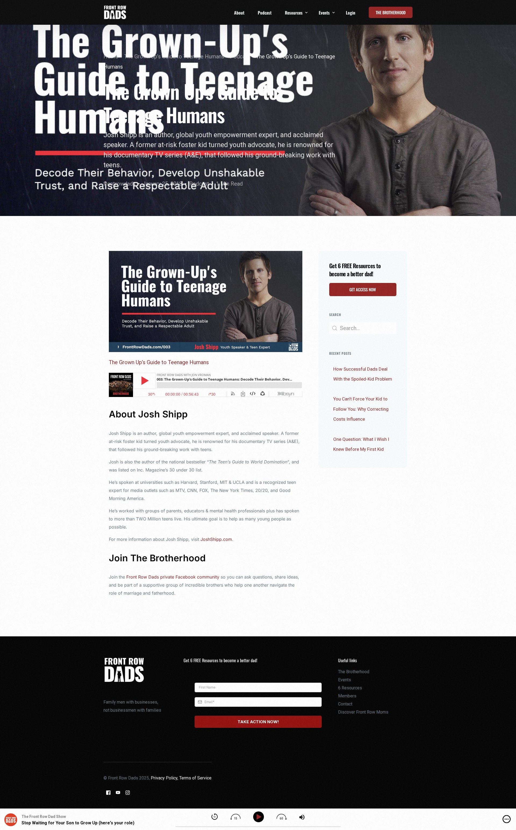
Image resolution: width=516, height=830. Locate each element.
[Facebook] (108, 792)
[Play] (259, 817)
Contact (345, 704)
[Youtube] (118, 792)
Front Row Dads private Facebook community (172, 577)
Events (344, 679)
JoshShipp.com (216, 539)
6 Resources (350, 687)
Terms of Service (195, 778)
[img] (507, 819)
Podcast (199, 183)
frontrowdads (119, 183)
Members (347, 695)
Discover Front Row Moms (363, 712)
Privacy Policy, (165, 778)
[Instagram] (127, 792)
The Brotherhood (353, 671)
